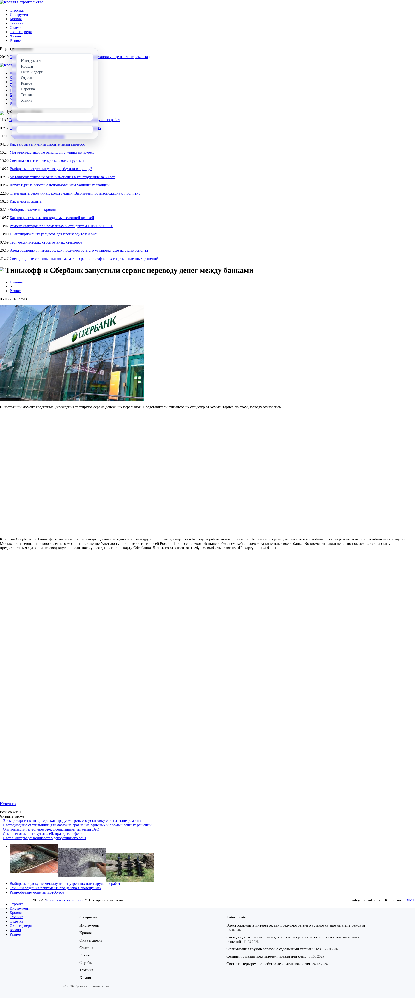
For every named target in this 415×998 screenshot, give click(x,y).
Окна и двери (21, 32)
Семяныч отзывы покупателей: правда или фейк (43, 834)
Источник (8, 804)
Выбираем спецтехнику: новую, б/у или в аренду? (51, 169)
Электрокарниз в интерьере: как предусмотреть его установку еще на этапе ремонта (79, 250)
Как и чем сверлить (26, 201)
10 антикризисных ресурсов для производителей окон (54, 234)
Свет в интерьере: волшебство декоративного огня (44, 838)
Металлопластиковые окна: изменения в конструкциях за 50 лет (62, 177)
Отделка (16, 27)
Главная (16, 282)
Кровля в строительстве (65, 900)
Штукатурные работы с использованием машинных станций (60, 185)
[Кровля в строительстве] (21, 2)
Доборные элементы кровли (33, 210)
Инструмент (20, 14)
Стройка (17, 10)
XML (410, 900)
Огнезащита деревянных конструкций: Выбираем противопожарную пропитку (75, 193)
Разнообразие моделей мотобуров (37, 892)
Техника (16, 23)
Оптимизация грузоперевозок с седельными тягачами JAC (51, 829)
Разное (15, 40)
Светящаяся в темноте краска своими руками (47, 161)
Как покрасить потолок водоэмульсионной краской (52, 218)
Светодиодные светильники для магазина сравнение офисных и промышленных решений (84, 259)
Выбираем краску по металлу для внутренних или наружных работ (65, 884)
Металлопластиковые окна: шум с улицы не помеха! (53, 152)
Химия (15, 36)
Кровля (16, 19)
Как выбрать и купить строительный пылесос (47, 144)
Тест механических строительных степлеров (46, 242)
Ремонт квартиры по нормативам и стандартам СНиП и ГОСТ (61, 226)
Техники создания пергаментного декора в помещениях (55, 888)
